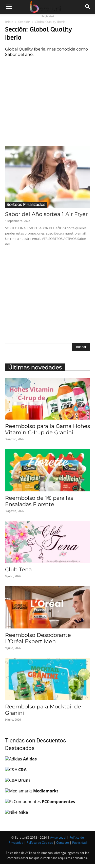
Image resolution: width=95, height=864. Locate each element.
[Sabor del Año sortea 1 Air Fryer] (47, 177)
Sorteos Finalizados (26, 204)
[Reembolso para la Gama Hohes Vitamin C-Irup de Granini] (47, 399)
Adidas (30, 759)
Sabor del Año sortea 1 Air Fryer (46, 214)
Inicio (9, 22)
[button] (9, 7)
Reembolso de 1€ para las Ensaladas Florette (39, 501)
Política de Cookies (40, 842)
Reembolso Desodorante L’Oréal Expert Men (38, 638)
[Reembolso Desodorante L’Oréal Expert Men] (47, 607)
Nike (23, 812)
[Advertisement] (47, 100)
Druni (24, 780)
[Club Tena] (47, 542)
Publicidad (79, 842)
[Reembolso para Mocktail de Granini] (47, 679)
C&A (22, 769)
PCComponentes (58, 801)
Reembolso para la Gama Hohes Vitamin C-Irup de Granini (47, 429)
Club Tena (18, 569)
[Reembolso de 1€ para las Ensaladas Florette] (47, 470)
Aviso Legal (58, 837)
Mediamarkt (45, 791)
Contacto (62, 842)
